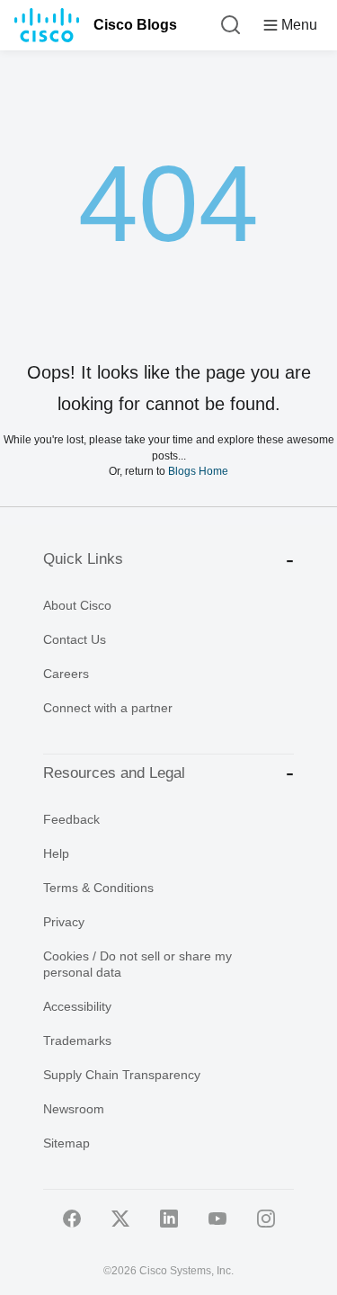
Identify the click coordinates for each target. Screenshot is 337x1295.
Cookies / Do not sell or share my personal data (137, 964)
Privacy (63, 922)
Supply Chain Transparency (121, 1074)
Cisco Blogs (135, 24)
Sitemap (66, 1143)
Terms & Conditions (98, 887)
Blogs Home (198, 471)
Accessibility (77, 1006)
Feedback (71, 819)
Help (56, 853)
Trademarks (77, 1040)
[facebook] (72, 1219)
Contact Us (74, 639)
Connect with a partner (108, 708)
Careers (66, 673)
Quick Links (83, 558)
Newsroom (73, 1109)
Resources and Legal (114, 772)
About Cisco (77, 605)
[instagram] (266, 1219)
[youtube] (217, 1219)
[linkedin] (169, 1219)
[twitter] (120, 1219)
